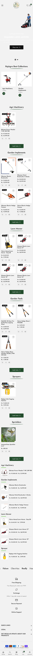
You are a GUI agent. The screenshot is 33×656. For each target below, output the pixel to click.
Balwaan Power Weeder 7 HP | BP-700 (8, 130)
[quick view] (9, 138)
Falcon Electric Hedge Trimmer (23, 206)
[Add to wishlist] (13, 114)
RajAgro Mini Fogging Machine (7, 399)
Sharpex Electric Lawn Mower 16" (23, 276)
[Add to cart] (2, 138)
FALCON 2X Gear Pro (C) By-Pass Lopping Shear (7, 322)
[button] (15, 59)
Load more (15, 146)
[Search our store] (28, 5)
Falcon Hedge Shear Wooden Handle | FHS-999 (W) (8, 353)
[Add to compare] (6, 138)
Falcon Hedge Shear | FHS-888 (23, 321)
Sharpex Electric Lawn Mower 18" (7, 276)
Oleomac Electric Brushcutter (6, 177)
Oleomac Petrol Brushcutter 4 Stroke (23, 175)
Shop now (15, 47)
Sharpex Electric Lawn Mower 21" (23, 247)
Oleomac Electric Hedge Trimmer (8, 206)
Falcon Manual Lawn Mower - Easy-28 (7, 251)
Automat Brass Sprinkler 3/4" (8, 445)
